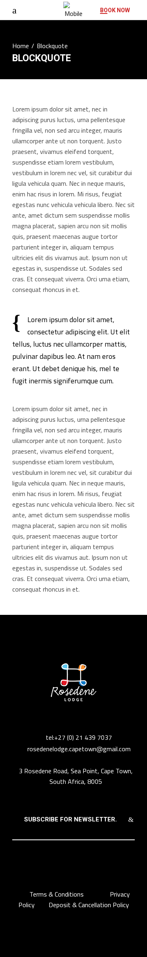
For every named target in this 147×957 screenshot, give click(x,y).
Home (20, 46)
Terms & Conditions (57, 894)
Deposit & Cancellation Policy (89, 905)
